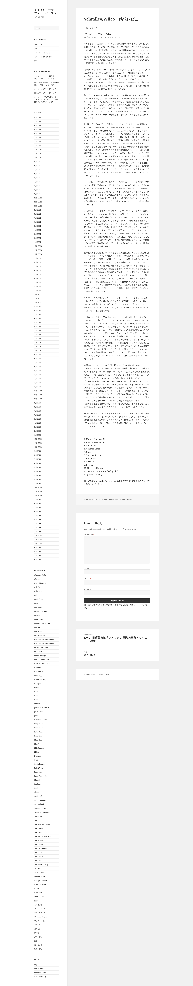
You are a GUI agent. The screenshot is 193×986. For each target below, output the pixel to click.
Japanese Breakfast (41, 708)
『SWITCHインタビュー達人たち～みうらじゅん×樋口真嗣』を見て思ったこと (46, 99)
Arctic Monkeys (40, 583)
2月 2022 (37, 334)
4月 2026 (37, 133)
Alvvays (37, 579)
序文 (35, 61)
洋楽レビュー (39, 937)
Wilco (36, 889)
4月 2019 (37, 471)
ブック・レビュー (40, 921)
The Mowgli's (39, 840)
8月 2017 (37, 551)
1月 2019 (37, 483)
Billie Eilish (38, 619)
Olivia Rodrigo (39, 764)
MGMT (36, 744)
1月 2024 (37, 242)
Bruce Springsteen (41, 635)
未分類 (36, 933)
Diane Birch (38, 671)
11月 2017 (38, 539)
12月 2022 (38, 294)
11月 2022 (38, 298)
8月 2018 (37, 503)
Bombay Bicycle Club (42, 623)
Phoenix (37, 780)
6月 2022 (37, 318)
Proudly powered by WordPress (96, 674)
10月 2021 (38, 351)
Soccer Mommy (40, 800)
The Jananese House (42, 824)
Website (87, 589)
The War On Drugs (41, 864)
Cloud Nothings (40, 655)
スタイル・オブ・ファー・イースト (45, 11)
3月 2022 (37, 330)
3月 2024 (37, 234)
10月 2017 (38, 543)
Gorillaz (37, 688)
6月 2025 (37, 174)
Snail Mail (38, 796)
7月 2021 (37, 363)
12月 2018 (38, 487)
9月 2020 (37, 403)
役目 (35, 49)
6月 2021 (37, 367)
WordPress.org (40, 976)
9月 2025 (37, 162)
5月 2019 (37, 467)
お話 (35, 901)
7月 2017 (37, 555)
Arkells (37, 587)
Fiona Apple (38, 675)
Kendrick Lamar (40, 720)
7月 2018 (37, 507)
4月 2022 (37, 326)
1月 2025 (37, 194)
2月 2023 (37, 286)
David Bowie (39, 667)
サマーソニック (40, 913)
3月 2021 (37, 379)
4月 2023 (37, 278)
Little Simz (38, 732)
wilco (130, 499)
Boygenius (38, 631)
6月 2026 (37, 125)
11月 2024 (38, 202)
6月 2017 (37, 560)
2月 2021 (37, 383)
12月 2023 (38, 246)
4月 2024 (37, 230)
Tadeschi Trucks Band (42, 812)
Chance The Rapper (41, 647)
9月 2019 (37, 451)
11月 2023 (38, 250)
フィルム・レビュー (41, 917)
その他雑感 (38, 905)
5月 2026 (37, 129)
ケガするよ (38, 45)
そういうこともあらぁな (43, 57)
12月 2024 (38, 198)
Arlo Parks (38, 591)
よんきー (103, 499)
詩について (38, 945)
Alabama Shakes (40, 575)
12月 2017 (38, 535)
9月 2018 (37, 499)
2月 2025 (37, 190)
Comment (89, 535)
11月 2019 (38, 443)
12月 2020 (38, 391)
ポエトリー (38, 925)
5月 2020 (37, 419)
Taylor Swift (39, 816)
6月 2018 (37, 511)
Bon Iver (37, 627)
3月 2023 (37, 282)
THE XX (37, 868)
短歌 (35, 941)
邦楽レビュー (39, 949)
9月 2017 (37, 547)
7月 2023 (37, 266)
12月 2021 (38, 342)
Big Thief (37, 615)
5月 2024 (37, 226)
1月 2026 (37, 146)
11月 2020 (38, 395)
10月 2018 (38, 495)
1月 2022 (37, 338)
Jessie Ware (38, 712)
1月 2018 (37, 531)
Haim (36, 692)
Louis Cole (38, 736)
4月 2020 (37, 423)
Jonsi (36, 716)
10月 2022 (38, 302)
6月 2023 (37, 270)
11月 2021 (38, 346)
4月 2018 (37, 519)
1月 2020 (37, 435)
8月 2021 (37, 359)
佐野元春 (37, 929)
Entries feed (39, 968)
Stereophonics (39, 804)
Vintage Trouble (40, 880)
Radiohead (38, 784)
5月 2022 (37, 322)
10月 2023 (38, 254)
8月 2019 (37, 455)
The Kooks (38, 832)
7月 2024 (37, 218)
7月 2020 (37, 411)
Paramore (38, 772)
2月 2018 (37, 527)
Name (87, 568)
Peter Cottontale (40, 776)
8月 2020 (37, 407)
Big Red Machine (40, 611)
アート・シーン (40, 909)
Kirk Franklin (39, 728)
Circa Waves (39, 651)
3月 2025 (37, 186)
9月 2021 (37, 355)
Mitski (36, 752)
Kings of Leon (39, 724)
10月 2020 (38, 399)
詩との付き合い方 (49, 89)
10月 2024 (38, 206)
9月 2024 (37, 210)
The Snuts (38, 852)
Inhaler (37, 704)
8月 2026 (37, 117)
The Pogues (38, 844)
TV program (39, 872)
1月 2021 (37, 387)
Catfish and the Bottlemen (44, 639)
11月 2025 (38, 154)
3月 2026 (37, 137)
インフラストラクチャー (43, 53)
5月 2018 (37, 515)
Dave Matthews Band (42, 663)
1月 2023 (37, 290)
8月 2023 (37, 262)
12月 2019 (38, 439)
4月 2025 (37, 182)
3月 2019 (37, 475)
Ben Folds (38, 607)
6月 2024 (37, 222)
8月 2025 (37, 166)
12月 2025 (38, 150)
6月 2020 (37, 415)
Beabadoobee (39, 599)
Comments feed (40, 972)
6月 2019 (37, 463)
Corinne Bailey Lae (41, 659)
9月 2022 (37, 306)
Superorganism (40, 808)
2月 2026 (37, 141)
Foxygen (37, 684)
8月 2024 (37, 214)
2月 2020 (37, 431)
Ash (35, 595)
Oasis (36, 760)
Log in (36, 964)
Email (87, 579)
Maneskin (38, 740)
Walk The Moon (40, 885)
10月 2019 (38, 447)
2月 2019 (37, 479)
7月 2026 (37, 121)
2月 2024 (37, 238)
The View (38, 860)
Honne (36, 696)
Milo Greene (39, 748)
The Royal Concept (41, 848)
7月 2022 (37, 314)
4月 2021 (37, 375)
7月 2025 (37, 170)
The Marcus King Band (43, 836)
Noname (37, 756)
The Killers (38, 828)
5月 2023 (37, 274)
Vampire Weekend (41, 876)
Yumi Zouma (39, 897)
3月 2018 (37, 523)
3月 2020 (37, 427)
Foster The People (41, 680)
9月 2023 (37, 258)
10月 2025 (38, 158)
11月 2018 (38, 491)
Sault (36, 788)
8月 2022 (37, 310)
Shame (37, 792)
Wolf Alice (38, 893)
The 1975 (37, 820)
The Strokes (38, 856)
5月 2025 (37, 178)
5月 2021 (37, 371)
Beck (36, 603)
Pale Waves (38, 768)
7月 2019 (37, 459)
